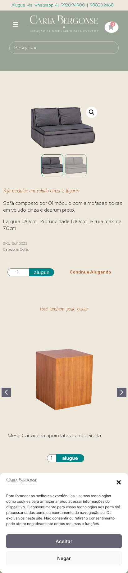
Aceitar (64, 541)
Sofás (24, 249)
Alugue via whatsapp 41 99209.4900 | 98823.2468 (62, 5)
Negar (64, 558)
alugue (41, 272)
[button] (119, 482)
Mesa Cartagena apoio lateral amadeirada (54, 435)
